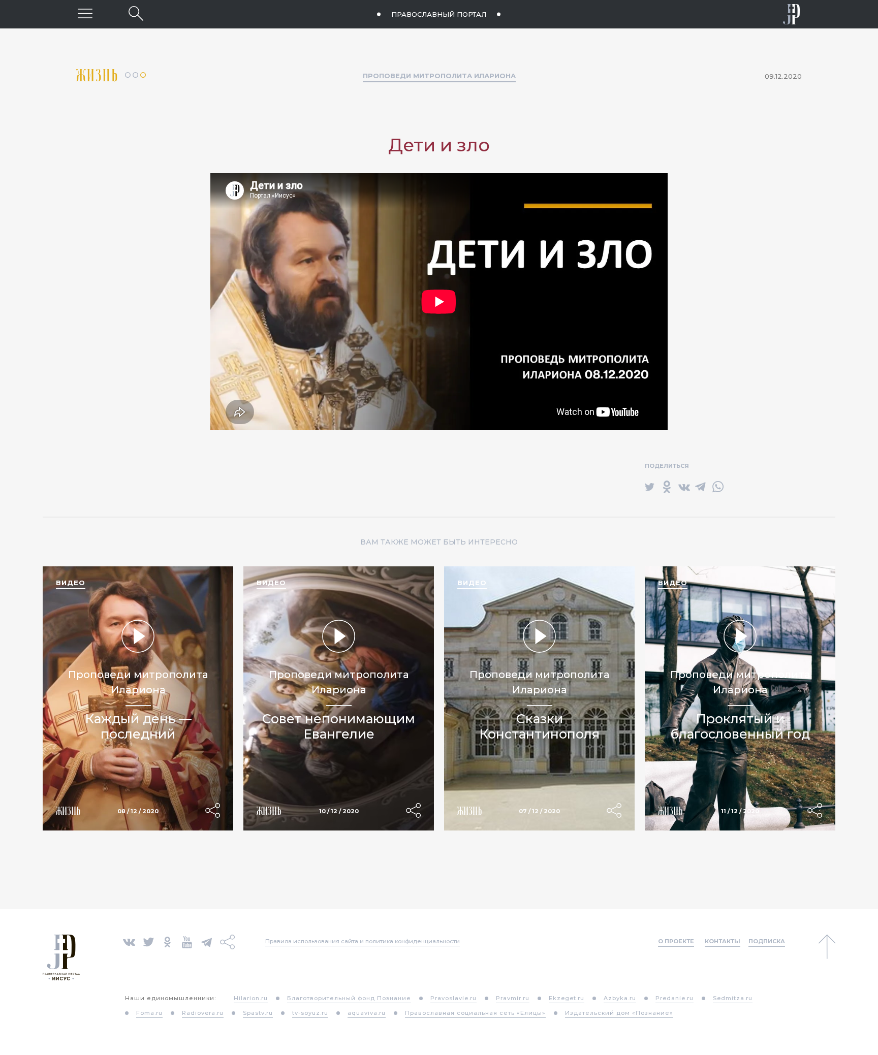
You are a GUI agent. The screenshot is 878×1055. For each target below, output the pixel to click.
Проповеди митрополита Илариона (439, 76)
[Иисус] (791, 14)
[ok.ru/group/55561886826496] (167, 941)
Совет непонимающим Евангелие (338, 726)
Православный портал (438, 14)
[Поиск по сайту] (136, 13)
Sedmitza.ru (732, 998)
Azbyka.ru (620, 998)
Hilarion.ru (251, 998)
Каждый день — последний (138, 726)
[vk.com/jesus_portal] (129, 941)
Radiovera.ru (203, 1012)
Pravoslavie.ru (453, 998)
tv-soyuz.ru (310, 1012)
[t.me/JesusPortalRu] (206, 941)
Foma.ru (149, 1012)
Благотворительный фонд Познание (349, 998)
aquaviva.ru (367, 1012)
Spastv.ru (258, 1012)
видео (70, 583)
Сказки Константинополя (539, 726)
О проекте (676, 941)
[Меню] (85, 13)
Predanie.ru (674, 998)
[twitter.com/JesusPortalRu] (148, 941)
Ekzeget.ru (566, 998)
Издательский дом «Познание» (619, 1012)
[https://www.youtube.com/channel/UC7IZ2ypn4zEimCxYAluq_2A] (187, 941)
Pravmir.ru (512, 998)
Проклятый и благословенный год (740, 726)
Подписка (766, 941)
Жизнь (100, 75)
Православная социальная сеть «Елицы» (475, 1012)
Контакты (722, 941)
